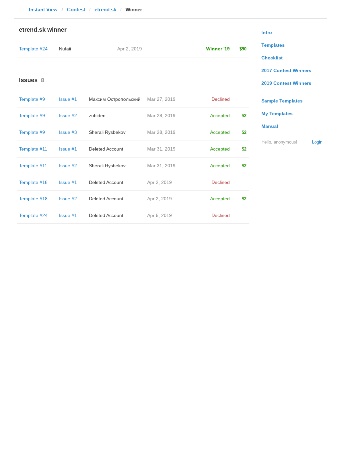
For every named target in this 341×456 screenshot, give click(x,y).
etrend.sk (105, 9)
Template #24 (33, 48)
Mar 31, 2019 (161, 149)
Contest (76, 9)
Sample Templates (282, 100)
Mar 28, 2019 (161, 115)
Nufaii (65, 48)
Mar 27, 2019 (161, 99)
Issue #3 (68, 132)
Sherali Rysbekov (107, 132)
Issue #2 (68, 115)
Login (317, 142)
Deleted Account (106, 149)
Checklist (272, 57)
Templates (273, 45)
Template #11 (33, 149)
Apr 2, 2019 (159, 182)
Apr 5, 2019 (159, 215)
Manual (269, 126)
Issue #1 (68, 99)
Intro (266, 32)
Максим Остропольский (115, 99)
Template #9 (32, 99)
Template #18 (33, 182)
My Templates (277, 113)
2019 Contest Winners (286, 83)
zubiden (97, 115)
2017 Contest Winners (286, 70)
